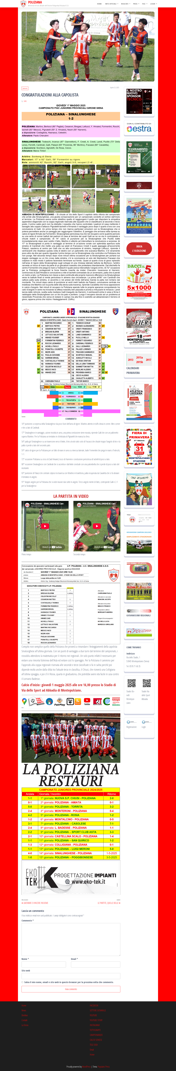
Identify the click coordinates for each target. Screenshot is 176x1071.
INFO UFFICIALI (110, 4)
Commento (28, 920)
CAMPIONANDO (96, 1035)
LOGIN (152, 4)
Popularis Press (104, 1066)
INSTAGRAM (95, 1025)
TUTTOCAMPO (95, 1030)
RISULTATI (124, 4)
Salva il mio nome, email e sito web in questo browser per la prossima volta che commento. (69, 982)
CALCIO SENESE (96, 1039)
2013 (130, 360)
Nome (25, 959)
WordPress (86, 1066)
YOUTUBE (93, 1015)
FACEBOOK (94, 1005)
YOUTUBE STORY (96, 1020)
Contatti (24, 1020)
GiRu (25, 101)
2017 (148, 360)
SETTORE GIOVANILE (98, 1010)
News (24, 1010)
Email (74, 959)
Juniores (25, 88)
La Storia (25, 1025)
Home (99, 4)
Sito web (26, 970)
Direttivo (25, 1015)
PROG (135, 4)
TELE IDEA (94, 1044)
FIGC (143, 4)
